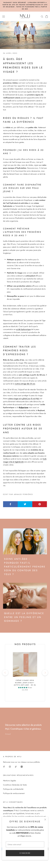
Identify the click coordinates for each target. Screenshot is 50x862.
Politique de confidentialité (13, 789)
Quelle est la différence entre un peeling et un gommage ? (24, 617)
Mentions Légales (9, 780)
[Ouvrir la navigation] (3, 16)
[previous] (5, 673)
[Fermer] (45, 820)
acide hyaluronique (23, 329)
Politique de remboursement (13, 793)
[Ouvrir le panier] (47, 16)
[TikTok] (16, 766)
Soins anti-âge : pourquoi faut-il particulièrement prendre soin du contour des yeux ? (24, 566)
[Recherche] (42, 16)
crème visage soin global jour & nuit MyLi (23, 398)
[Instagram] (10, 766)
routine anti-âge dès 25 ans (25, 383)
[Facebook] (4, 766)
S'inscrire (25, 853)
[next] (45, 673)
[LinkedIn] (22, 766)
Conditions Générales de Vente (15, 785)
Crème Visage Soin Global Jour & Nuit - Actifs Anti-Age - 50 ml (25, 682)
